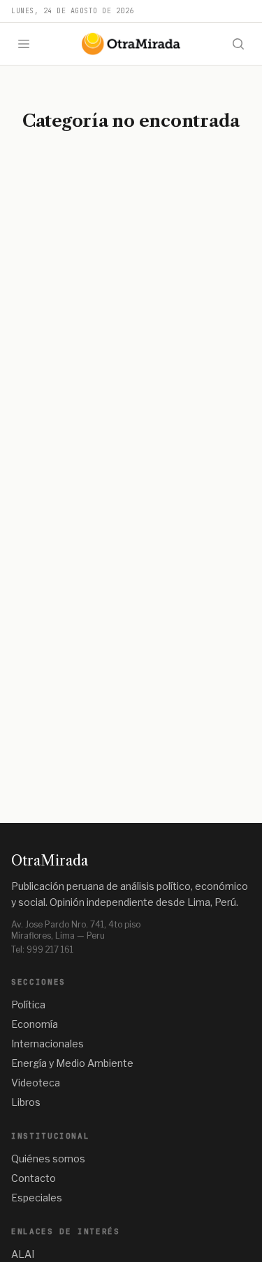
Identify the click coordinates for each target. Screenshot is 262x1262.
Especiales (36, 1197)
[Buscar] (238, 43)
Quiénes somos (48, 1158)
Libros (26, 1102)
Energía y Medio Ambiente (72, 1063)
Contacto (33, 1178)
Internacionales (47, 1043)
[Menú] (23, 43)
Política (28, 1004)
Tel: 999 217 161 (42, 949)
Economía (34, 1024)
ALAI (22, 1254)
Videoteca (35, 1082)
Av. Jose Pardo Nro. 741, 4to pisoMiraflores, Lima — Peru (75, 930)
